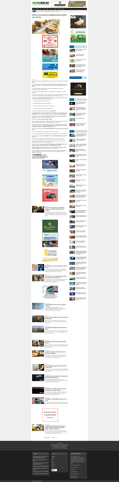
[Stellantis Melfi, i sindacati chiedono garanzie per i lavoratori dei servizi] (72, 232)
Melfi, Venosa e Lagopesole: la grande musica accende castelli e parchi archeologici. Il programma (80, 70)
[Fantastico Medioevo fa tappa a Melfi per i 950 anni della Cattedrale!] (38, 308)
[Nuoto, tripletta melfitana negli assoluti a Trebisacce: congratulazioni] (72, 222)
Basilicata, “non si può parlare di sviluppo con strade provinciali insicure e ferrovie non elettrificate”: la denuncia (81, 135)
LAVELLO (53, 458)
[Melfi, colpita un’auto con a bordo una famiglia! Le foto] (72, 181)
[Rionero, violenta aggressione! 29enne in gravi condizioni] (72, 171)
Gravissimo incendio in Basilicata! (80, 118)
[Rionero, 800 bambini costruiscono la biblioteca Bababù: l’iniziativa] (38, 345)
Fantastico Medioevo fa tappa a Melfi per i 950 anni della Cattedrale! (40, 466)
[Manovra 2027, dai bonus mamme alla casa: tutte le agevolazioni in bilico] (72, 243)
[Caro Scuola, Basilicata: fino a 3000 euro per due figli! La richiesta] (72, 51)
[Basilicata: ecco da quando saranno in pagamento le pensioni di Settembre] (72, 141)
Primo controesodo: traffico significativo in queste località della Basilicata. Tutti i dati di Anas (81, 263)
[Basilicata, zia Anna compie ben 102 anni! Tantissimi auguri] (72, 207)
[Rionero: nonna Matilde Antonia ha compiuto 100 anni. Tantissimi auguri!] (72, 289)
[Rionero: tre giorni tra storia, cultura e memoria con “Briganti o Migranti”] (72, 166)
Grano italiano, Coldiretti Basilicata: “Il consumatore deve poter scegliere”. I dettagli (81, 103)
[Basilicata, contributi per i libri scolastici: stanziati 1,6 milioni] (72, 176)
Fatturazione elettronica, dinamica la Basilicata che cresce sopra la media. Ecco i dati (81, 247)
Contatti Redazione (74, 471)
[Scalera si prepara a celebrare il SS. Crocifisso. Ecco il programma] (72, 56)
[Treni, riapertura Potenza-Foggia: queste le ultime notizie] (72, 202)
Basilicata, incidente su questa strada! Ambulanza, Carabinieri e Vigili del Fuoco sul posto (81, 298)
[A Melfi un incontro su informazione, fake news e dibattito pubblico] (38, 331)
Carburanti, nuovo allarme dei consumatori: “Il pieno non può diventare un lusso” (81, 150)
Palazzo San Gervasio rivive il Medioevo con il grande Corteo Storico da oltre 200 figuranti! (81, 155)
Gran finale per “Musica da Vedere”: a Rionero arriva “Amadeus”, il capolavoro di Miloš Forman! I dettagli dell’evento (54, 209)
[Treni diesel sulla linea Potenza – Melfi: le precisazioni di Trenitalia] (72, 187)
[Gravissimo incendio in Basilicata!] (72, 120)
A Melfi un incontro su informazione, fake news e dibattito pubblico (40, 471)
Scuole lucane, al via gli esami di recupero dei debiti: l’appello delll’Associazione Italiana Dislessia (81, 191)
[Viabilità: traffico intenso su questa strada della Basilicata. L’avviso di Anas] (72, 279)
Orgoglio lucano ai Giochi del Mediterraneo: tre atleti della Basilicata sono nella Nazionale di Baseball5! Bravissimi (81, 268)
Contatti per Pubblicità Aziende (76, 465)
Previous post (47, 437)
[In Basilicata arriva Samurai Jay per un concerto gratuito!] (72, 61)
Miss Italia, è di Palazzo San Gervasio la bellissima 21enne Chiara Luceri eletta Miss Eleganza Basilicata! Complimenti (81, 196)
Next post (53, 437)
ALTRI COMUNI (53, 456)
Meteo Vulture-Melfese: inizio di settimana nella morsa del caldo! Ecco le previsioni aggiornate (81, 283)
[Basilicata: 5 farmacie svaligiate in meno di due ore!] (72, 161)
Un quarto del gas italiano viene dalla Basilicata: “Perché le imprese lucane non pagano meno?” (81, 273)
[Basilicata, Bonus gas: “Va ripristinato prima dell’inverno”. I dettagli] (38, 270)
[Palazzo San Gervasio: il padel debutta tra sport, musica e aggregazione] (72, 227)
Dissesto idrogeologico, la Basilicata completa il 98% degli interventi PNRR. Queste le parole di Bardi (81, 65)
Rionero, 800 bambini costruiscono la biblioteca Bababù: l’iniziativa (40, 473)
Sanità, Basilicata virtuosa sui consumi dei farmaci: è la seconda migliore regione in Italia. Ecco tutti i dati (81, 145)
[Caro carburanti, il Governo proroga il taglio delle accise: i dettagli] (38, 403)
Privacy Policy (73, 469)
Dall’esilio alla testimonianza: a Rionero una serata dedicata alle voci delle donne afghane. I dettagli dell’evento (81, 258)
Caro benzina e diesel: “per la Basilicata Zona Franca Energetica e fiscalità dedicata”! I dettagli (81, 114)
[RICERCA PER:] (81, 11)
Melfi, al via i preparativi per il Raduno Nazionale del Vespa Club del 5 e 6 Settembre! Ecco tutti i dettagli (81, 124)
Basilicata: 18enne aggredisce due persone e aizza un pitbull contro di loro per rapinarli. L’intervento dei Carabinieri (81, 211)
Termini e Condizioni (74, 467)
